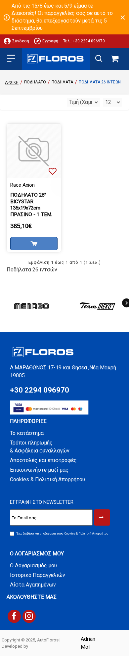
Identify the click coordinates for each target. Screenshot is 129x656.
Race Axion (22, 185)
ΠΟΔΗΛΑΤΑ (62, 82)
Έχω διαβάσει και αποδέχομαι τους (62, 533)
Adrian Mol (88, 643)
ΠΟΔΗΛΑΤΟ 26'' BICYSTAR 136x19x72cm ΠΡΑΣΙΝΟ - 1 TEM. (31, 204)
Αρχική (12, 82)
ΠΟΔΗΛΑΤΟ (35, 82)
